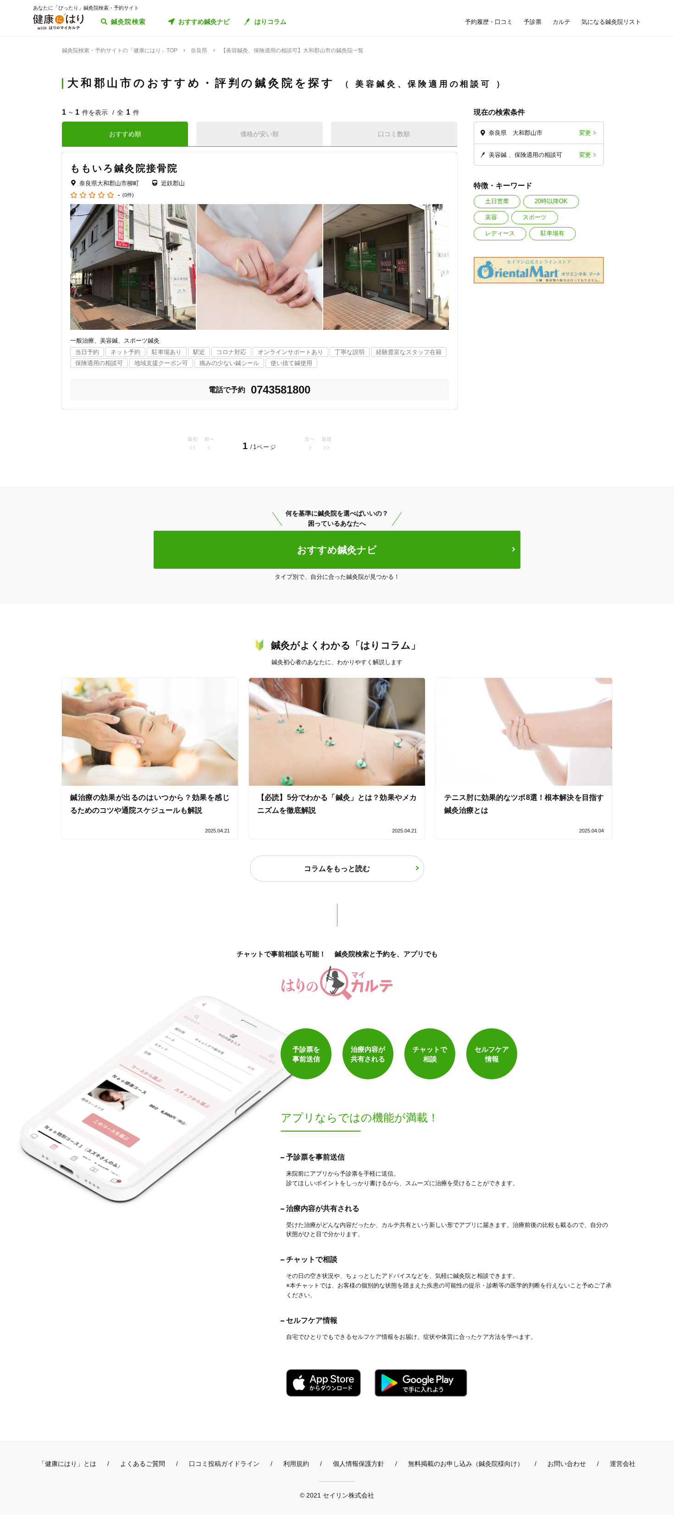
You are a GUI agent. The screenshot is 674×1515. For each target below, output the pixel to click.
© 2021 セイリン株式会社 (337, 1495)
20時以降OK (551, 201)
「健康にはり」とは (67, 1463)
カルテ (561, 21)
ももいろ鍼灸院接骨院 (124, 168)
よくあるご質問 (142, 1463)
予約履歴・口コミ (489, 21)
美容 (491, 217)
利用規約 (296, 1463)
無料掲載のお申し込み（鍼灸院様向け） (466, 1463)
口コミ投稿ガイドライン (224, 1463)
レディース (500, 233)
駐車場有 (552, 233)
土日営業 (497, 201)
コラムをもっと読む (337, 868)
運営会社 (622, 1463)
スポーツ (535, 217)
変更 (585, 133)
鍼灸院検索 (128, 21)
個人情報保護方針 (358, 1463)
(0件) (128, 195)
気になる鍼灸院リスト (611, 21)
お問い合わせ (566, 1463)
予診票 (532, 21)
